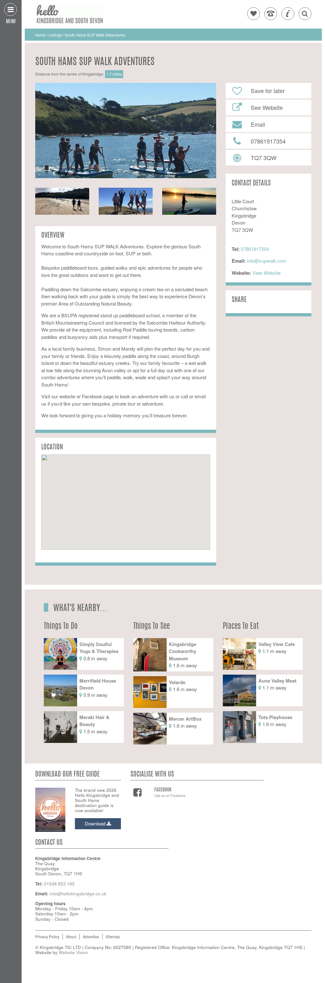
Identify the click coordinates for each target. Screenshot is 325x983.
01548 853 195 (59, 884)
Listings (55, 34)
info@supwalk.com (267, 260)
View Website (266, 272)
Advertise (91, 936)
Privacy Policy (47, 936)
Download (96, 823)
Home (41, 34)
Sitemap (113, 936)
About (71, 936)
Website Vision (73, 952)
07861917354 (255, 249)
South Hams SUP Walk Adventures (95, 34)
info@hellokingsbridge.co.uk (78, 894)
